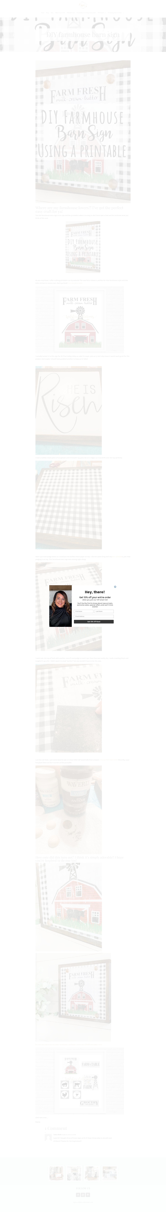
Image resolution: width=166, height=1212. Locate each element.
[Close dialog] (115, 587)
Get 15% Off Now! (93, 622)
